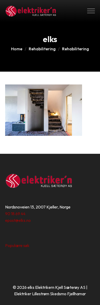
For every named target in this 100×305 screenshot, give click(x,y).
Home (16, 48)
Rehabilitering (42, 48)
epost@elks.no (18, 220)
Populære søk (17, 245)
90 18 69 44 (15, 213)
